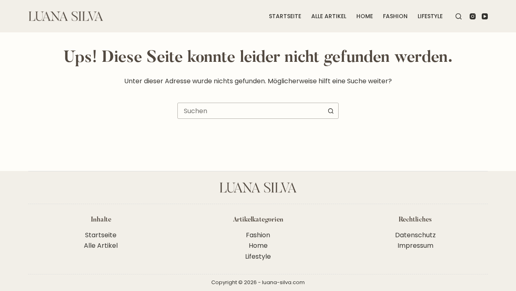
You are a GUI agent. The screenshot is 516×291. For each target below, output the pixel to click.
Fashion (395, 16)
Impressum (415, 245)
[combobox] (250, 111)
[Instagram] (473, 16)
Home (364, 16)
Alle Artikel (328, 16)
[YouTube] (485, 16)
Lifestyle (430, 16)
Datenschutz (415, 235)
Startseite (285, 16)
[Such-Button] (330, 110)
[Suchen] (459, 16)
